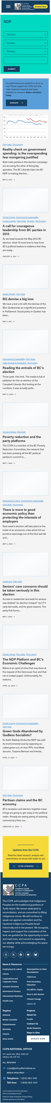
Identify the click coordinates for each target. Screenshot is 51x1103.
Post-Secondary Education (34, 983)
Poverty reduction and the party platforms (22, 439)
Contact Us (32, 1023)
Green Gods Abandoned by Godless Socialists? (23, 733)
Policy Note (7, 144)
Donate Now (40, 6)
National (6, 1015)
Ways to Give (33, 1032)
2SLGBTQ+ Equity (35, 989)
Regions (7, 1010)
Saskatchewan (9, 1024)
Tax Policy (30, 221)
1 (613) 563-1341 (29, 1078)
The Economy (18, 144)
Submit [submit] (12, 69)
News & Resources (12, 964)
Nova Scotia (8, 1039)
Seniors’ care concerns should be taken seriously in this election (25, 590)
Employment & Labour (11, 501)
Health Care (7, 581)
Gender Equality (9, 294)
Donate (14, 102)
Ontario (6, 1034)
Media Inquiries (15, 1072)
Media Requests (34, 1028)
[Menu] (8, 6)
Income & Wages (9, 221)
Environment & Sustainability (27, 217)
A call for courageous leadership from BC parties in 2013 (24, 230)
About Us (31, 1014)
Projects (31, 1010)
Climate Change (9, 217)
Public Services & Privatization (14, 363)
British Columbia (10, 1019)
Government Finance (12, 991)
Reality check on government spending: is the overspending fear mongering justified (25, 153)
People (30, 1019)
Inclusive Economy (11, 986)
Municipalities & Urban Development (37, 970)
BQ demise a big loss (18, 299)
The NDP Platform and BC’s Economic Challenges (23, 661)
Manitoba (7, 1029)
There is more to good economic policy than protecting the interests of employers (22, 515)
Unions (6, 974)
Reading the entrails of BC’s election (23, 370)
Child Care (31, 977)
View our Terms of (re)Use (12, 1097)
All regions (9, 1062)
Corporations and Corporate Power (10, 980)
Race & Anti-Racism (35, 994)
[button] (25, 34)
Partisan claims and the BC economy (23, 802)
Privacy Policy (27, 1097)
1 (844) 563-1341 (29, 1082)
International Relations (13, 996)
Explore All (31, 1003)
